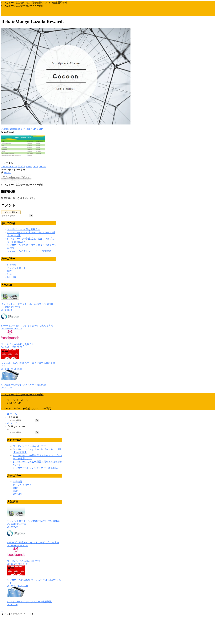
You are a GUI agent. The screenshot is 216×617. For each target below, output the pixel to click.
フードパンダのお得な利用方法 (23, 229)
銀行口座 (11, 277)
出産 (9, 274)
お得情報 (11, 265)
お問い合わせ (14, 403)
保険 (9, 271)
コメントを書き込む (11, 212)
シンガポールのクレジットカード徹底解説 (29, 251)
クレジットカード (16, 268)
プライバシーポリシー (19, 400)
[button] (31, 215)
